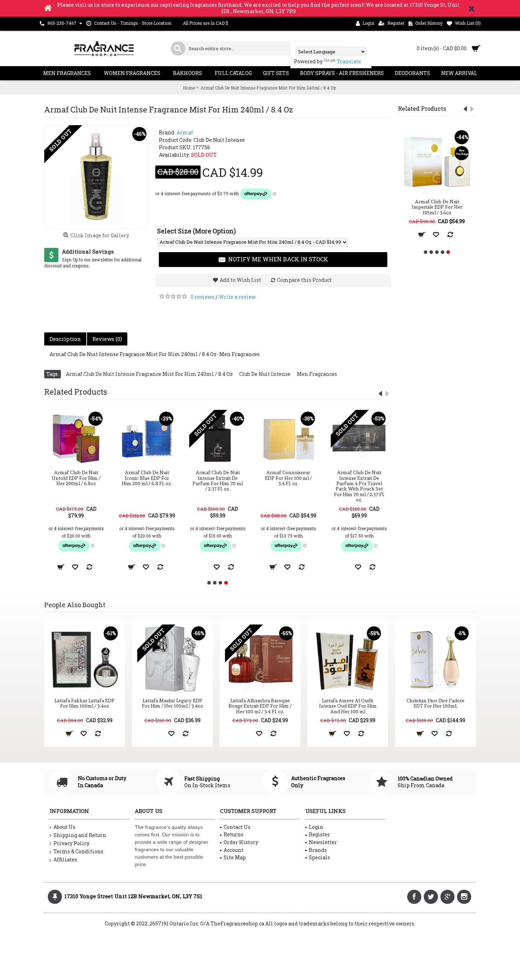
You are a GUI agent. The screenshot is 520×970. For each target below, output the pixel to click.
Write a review (237, 297)
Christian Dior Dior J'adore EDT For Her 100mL (435, 703)
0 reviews (202, 297)
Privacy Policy (71, 843)
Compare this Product (304, 280)
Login (316, 827)
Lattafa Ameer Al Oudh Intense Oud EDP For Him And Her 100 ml (348, 706)
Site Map (235, 857)
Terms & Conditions (78, 851)
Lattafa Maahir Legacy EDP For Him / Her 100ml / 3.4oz (172, 703)
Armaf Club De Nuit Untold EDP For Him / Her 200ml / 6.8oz (76, 478)
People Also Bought (74, 604)
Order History (241, 842)
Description (65, 338)
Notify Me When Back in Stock (278, 259)
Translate (349, 61)
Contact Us (237, 827)
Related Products (422, 108)
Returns (233, 834)
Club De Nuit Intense (264, 374)
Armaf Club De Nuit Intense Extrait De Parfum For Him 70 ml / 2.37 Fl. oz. (217, 481)
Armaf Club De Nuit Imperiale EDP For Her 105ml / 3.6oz (437, 207)
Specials (319, 857)
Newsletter (323, 842)
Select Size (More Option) (196, 231)
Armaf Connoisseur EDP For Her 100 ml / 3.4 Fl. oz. (288, 478)
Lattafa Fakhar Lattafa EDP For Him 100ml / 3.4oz (84, 703)
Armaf (185, 132)
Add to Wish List (240, 280)
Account (233, 850)
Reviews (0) (107, 338)
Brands (318, 850)
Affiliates (65, 859)
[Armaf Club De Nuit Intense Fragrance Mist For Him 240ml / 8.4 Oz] (96, 177)
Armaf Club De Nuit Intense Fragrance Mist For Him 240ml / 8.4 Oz (149, 374)
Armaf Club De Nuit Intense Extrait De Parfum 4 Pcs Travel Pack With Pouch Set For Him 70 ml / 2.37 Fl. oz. (359, 486)
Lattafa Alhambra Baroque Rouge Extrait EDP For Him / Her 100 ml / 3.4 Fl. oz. (260, 706)
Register (319, 834)
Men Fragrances (317, 374)
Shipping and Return (79, 835)
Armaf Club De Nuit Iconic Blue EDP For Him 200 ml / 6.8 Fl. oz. (147, 478)
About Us (64, 827)
